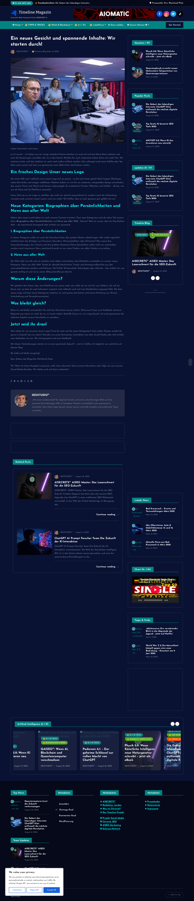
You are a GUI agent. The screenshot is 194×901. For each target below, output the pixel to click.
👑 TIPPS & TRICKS (35, 25)
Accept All (51, 890)
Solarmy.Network (111, 829)
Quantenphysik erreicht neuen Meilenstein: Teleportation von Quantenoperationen (162, 71)
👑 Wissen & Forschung (116, 739)
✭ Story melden (116, 25)
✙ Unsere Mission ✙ (137, 25)
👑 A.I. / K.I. (80, 25)
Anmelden (64, 804)
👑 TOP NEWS (152, 735)
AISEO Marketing (112, 825)
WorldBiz (142, 235)
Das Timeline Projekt (113, 812)
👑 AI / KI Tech (27, 739)
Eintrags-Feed (66, 810)
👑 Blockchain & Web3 (31, 743)
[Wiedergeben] (135, 600)
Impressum (152, 809)
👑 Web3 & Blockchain (59, 25)
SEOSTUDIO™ (22, 52)
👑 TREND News (153, 739)
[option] (155, 251)
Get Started (174, 25)
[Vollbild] (175, 600)
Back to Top (176, 895)
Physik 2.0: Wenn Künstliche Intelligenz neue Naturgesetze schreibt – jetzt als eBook (161, 54)
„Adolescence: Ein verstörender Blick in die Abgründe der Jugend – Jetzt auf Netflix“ (162, 631)
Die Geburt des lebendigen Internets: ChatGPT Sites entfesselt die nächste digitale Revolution (158, 753)
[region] (34, 882)
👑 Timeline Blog (39, 52)
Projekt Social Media (113, 818)
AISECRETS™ (109, 802)
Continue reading (106, 514)
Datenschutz (153, 805)
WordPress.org (66, 821)
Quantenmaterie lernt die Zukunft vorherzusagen (36, 804)
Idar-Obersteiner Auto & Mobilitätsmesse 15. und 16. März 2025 (159, 528)
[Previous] (153, 278)
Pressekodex (153, 802)
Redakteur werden (112, 805)
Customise (17, 890)
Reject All (34, 890)
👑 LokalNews (97, 25)
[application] (155, 590)
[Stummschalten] (171, 600)
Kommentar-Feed (67, 816)
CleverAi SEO (110, 822)
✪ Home (17, 25)
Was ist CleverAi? (111, 809)
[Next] (158, 278)
